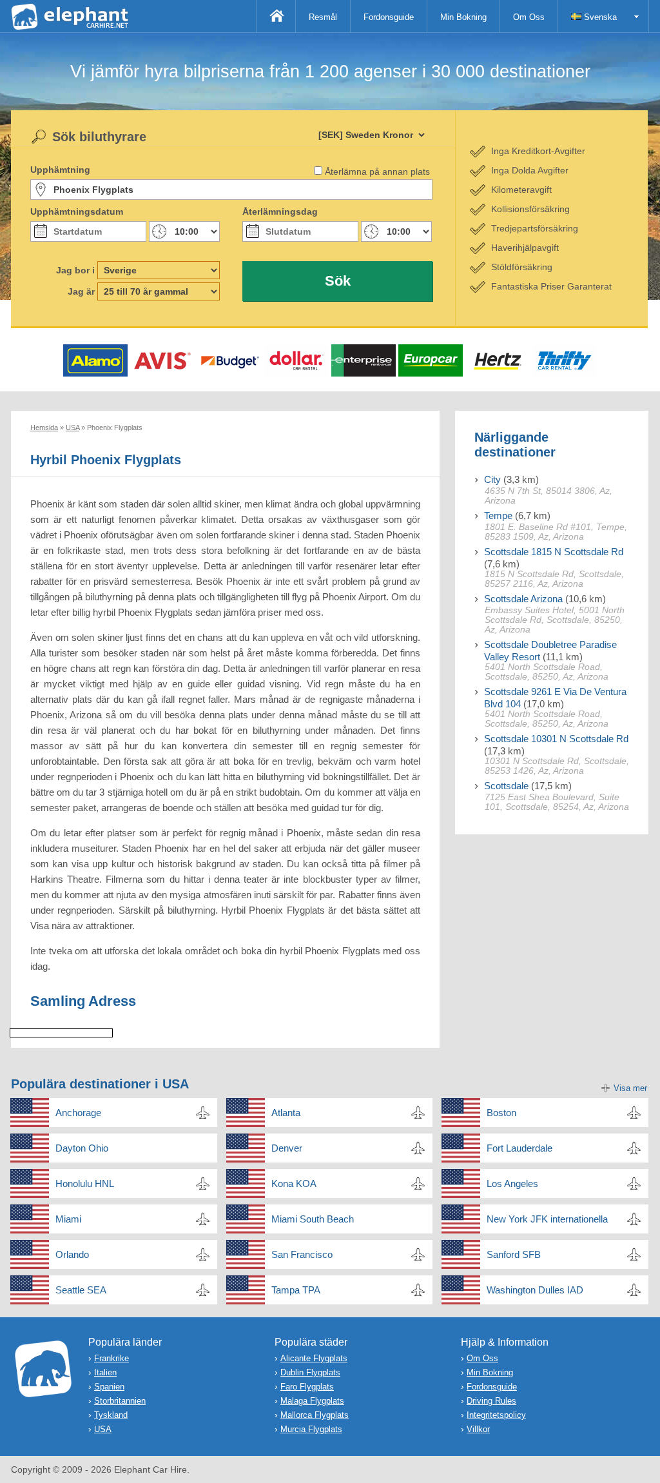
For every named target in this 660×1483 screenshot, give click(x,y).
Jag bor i (75, 270)
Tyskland (111, 1415)
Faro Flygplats (307, 1386)
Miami (68, 1218)
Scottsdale (506, 785)
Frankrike (111, 1358)
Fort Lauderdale (519, 1148)
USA (103, 1429)
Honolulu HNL (84, 1183)
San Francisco (302, 1254)
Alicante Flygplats (313, 1358)
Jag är (81, 291)
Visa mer (630, 1088)
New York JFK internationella (547, 1218)
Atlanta (285, 1112)
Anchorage (78, 1112)
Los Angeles (512, 1183)
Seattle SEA (80, 1289)
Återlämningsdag (280, 211)
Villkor (478, 1429)
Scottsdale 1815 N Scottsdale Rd (553, 551)
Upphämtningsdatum (76, 211)
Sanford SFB (514, 1254)
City (492, 479)
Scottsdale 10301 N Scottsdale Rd (556, 738)
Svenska (599, 17)
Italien (105, 1372)
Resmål (323, 17)
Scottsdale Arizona (523, 598)
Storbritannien (120, 1401)
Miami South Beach (312, 1218)
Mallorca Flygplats (314, 1415)
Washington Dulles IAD (535, 1289)
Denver (286, 1148)
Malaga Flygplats (312, 1401)
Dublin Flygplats (310, 1372)
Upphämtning (60, 169)
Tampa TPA (295, 1289)
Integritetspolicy (496, 1415)
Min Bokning (463, 17)
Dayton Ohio (81, 1148)
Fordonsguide (389, 17)
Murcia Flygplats (311, 1429)
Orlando (72, 1254)
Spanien (109, 1386)
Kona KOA (293, 1183)
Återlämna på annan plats (377, 171)
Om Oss (529, 17)
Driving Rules (491, 1401)
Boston (501, 1112)
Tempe (498, 515)
